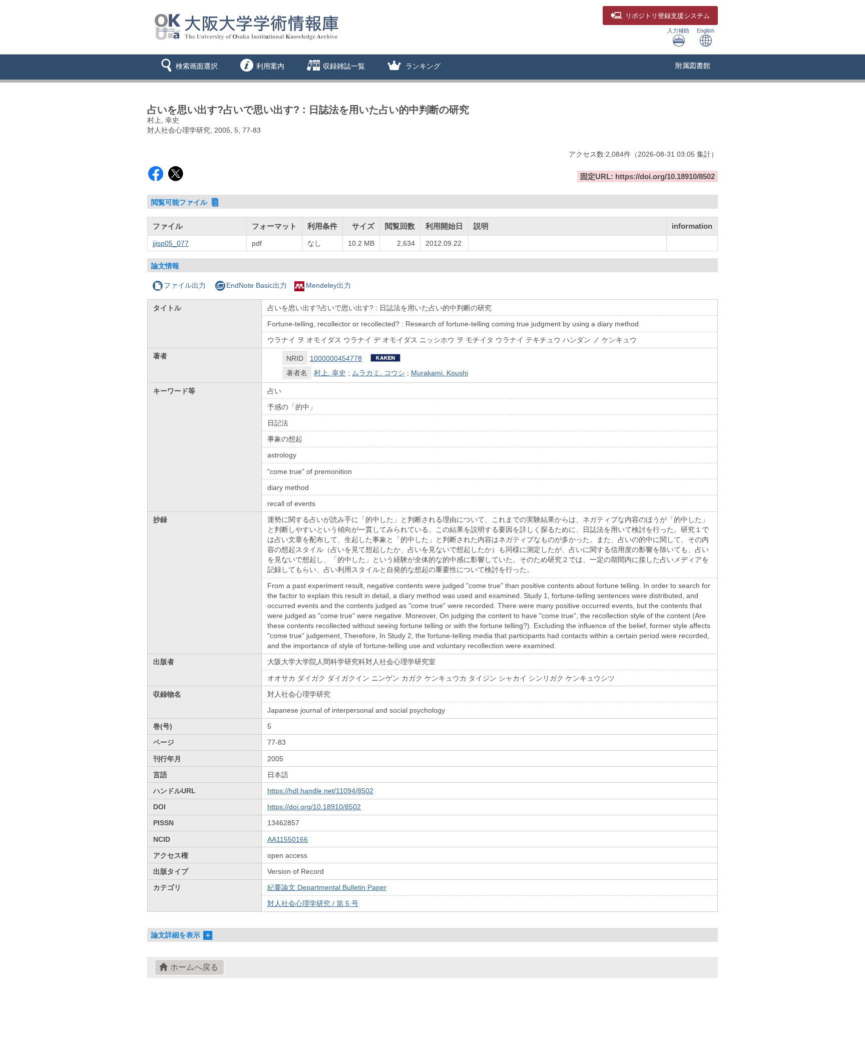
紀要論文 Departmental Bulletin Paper (326, 887)
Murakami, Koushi (439, 373)
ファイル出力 (185, 285)
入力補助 (678, 31)
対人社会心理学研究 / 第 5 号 (312, 903)
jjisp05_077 (171, 243)
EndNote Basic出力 (256, 285)
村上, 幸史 (330, 373)
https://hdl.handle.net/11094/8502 (320, 791)
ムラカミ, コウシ (378, 373)
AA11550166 (287, 839)
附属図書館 (692, 66)
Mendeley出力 (328, 285)
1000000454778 (336, 358)
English (705, 31)
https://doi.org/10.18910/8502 (314, 807)
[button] (187, 67)
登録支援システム (667, 16)
